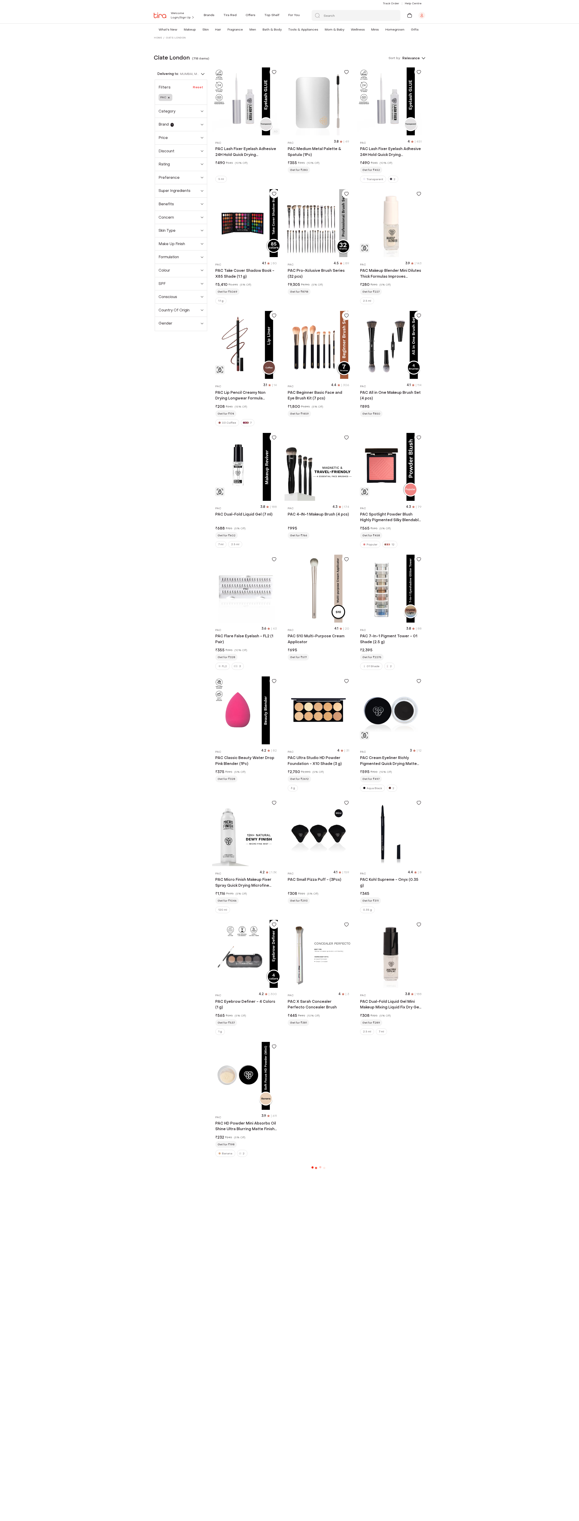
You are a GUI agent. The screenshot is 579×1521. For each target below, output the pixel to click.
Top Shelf (271, 15)
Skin (205, 29)
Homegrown (394, 29)
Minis (375, 29)
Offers (250, 15)
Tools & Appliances (303, 29)
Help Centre (413, 3)
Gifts (415, 29)
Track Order (391, 3)
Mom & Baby (334, 29)
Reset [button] (198, 87)
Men (252, 29)
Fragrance (235, 29)
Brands (209, 15)
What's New (168, 29)
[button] (178, 29)
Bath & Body (272, 29)
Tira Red (230, 15)
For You (294, 15)
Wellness (358, 29)
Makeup (190, 29)
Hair (218, 29)
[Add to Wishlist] (274, 71)
